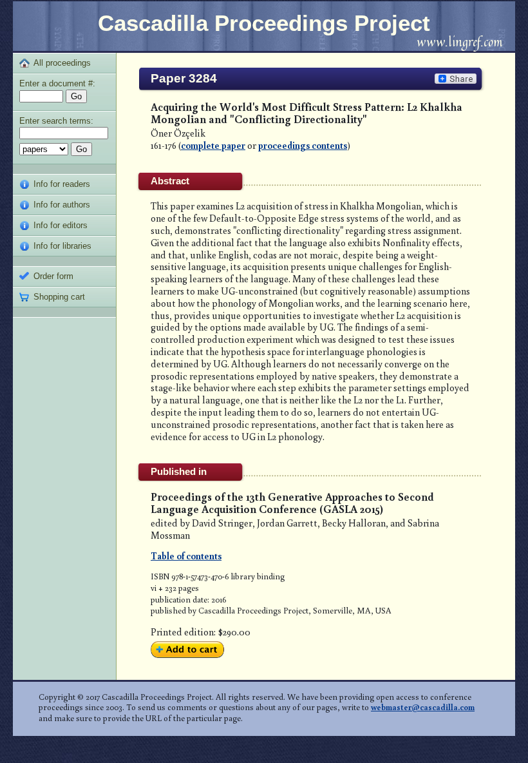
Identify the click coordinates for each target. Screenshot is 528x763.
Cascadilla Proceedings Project (264, 22)
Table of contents (186, 555)
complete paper (213, 145)
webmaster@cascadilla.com (423, 707)
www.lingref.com (459, 41)
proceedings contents (302, 145)
